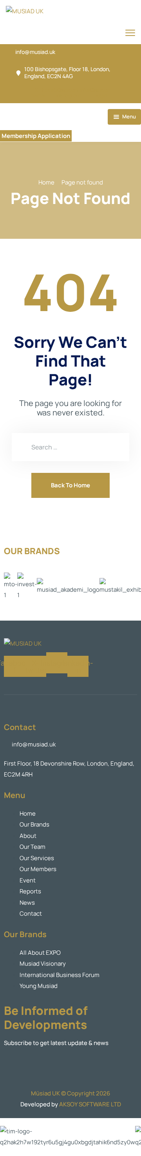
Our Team (32, 847)
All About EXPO (40, 952)
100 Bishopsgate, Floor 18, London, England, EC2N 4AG (67, 73)
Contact (31, 913)
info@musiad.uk (35, 51)
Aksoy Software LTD (90, 1104)
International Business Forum (59, 975)
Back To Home (70, 485)
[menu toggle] (130, 33)
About (28, 836)
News (27, 902)
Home (46, 182)
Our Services (37, 858)
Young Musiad (39, 986)
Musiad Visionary (43, 963)
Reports (30, 891)
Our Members (38, 869)
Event (28, 880)
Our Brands (34, 824)
